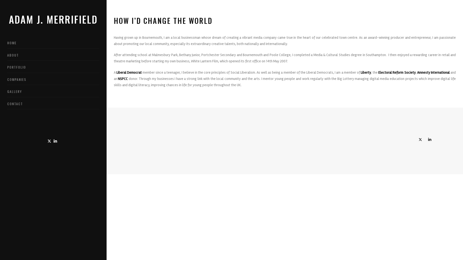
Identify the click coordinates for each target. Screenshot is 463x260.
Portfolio (16, 67)
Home (12, 42)
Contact (15, 103)
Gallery (14, 91)
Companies (16, 79)
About (13, 55)
